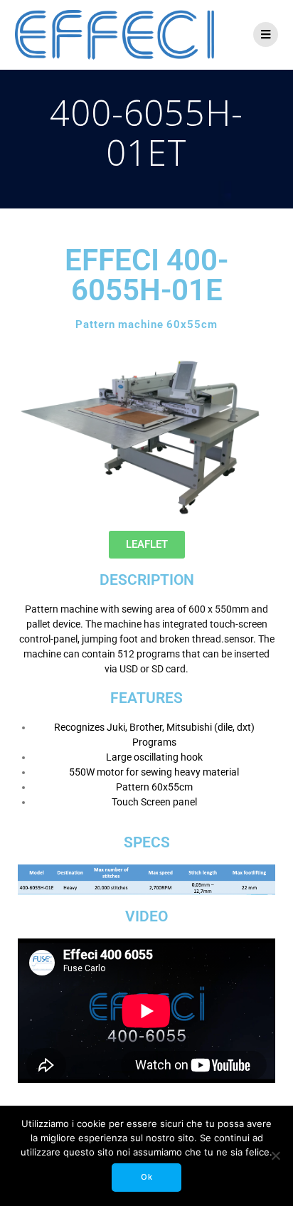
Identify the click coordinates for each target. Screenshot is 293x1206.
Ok (147, 1177)
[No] (275, 1155)
